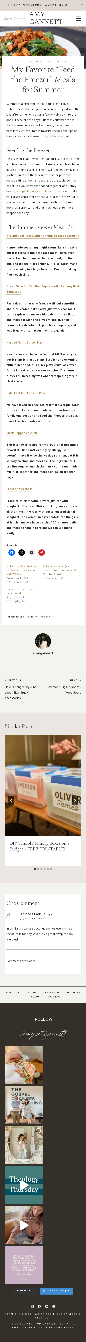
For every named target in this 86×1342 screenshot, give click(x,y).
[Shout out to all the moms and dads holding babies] (24, 1065)
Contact (55, 996)
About (36, 996)
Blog (32, 992)
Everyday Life (57, 62)
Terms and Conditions (61, 992)
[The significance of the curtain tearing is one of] (24, 1185)
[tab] (35, 869)
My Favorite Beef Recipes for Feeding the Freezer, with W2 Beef (21, 570)
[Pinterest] (47, 1307)
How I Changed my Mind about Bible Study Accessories (20, 689)
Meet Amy (13, 992)
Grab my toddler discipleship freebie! (37, 5)
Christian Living (31, 62)
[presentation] (43, 785)
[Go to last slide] (11, 800)
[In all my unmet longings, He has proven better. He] (24, 1265)
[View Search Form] (82, 5)
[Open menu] (78, 18)
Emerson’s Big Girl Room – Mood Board (64, 687)
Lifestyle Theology (39, 617)
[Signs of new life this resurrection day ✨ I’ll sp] (24, 1145)
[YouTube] (54, 1307)
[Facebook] (39, 1307)
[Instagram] (32, 1307)
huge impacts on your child (29, 191)
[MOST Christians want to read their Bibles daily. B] (24, 1225)
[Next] (75, 800)
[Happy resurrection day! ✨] (24, 1105)
